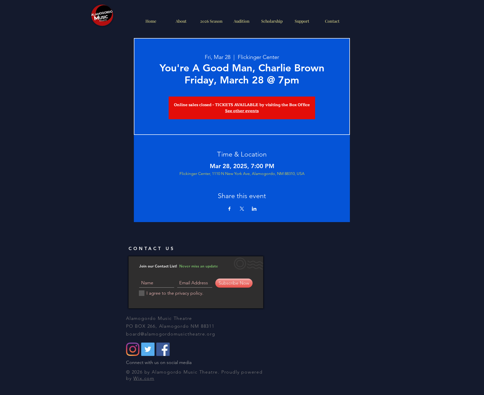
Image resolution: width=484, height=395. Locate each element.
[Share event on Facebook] (229, 209)
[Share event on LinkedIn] (254, 209)
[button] (241, 21)
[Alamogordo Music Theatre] (163, 349)
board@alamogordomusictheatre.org (170, 334)
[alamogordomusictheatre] (132, 349)
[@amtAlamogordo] (148, 349)
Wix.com (143, 378)
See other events (242, 111)
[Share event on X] (241, 209)
